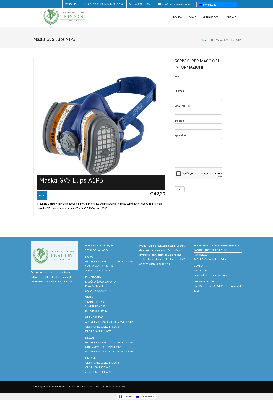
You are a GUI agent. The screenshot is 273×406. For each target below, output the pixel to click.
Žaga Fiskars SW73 (98, 371)
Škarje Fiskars (95, 301)
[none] (216, 4)
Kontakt (230, 17)
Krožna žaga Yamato (100, 281)
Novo (42, 195)
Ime (177, 76)
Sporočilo (181, 135)
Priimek (179, 90)
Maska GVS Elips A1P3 (100, 270)
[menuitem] (216, 4)
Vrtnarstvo (210, 17)
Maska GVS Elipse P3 (99, 265)
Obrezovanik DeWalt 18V (103, 346)
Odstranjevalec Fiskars (102, 326)
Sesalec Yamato (96, 250)
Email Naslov (182, 105)
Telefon (179, 120)
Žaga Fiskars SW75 (98, 331)
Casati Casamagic (98, 290)
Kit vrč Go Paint (97, 311)
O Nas (192, 17)
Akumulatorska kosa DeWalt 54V (109, 351)
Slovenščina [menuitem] (209, 4)
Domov (177, 17)
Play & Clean (94, 286)
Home (204, 39)
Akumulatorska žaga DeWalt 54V (109, 261)
